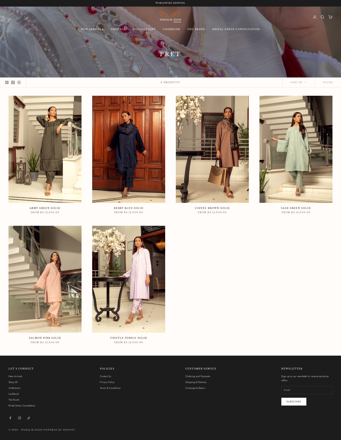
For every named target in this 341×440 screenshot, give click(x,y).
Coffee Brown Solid (212, 208)
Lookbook (171, 29)
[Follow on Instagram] (19, 418)
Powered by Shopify (59, 430)
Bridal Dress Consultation (236, 29)
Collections (144, 29)
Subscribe (293, 401)
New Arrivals (92, 29)
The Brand (196, 29)
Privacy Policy (107, 382)
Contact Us (105, 376)
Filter (328, 82)
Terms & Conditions (110, 388)
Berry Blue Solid (129, 208)
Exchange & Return (195, 388)
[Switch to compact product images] (19, 82)
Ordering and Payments (197, 376)
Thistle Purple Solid (128, 338)
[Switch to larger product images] (7, 82)
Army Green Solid (45, 208)
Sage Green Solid (296, 208)
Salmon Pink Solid (45, 338)
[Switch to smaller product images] (13, 82)
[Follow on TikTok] (29, 418)
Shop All (118, 29)
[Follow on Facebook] (10, 418)
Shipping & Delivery (196, 382)
